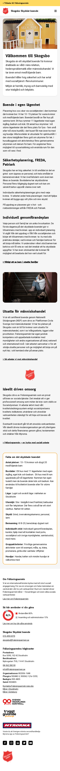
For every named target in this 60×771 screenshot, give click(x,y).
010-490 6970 (9, 636)
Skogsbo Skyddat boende (24, 10)
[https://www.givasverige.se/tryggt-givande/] (9, 713)
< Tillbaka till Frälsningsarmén (15, 3)
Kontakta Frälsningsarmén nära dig (18, 686)
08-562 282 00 (9, 665)
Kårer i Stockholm (10, 689)
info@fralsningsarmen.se (14, 669)
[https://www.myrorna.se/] (17, 725)
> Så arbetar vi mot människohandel (20, 359)
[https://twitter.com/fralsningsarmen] (24, 743)
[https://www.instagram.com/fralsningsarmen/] (11, 743)
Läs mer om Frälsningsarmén (15, 599)
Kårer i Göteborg (10, 692)
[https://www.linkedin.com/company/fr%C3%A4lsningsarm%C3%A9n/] (18, 743)
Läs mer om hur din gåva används (17, 623)
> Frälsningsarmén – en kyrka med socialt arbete (26, 442)
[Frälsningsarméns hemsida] (8, 756)
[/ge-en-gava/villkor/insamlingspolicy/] (14, 702)
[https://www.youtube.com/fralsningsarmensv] (30, 743)
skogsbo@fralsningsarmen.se (16, 640)
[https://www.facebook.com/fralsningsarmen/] (5, 743)
